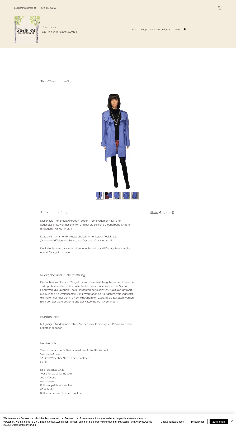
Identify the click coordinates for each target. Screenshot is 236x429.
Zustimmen (219, 421)
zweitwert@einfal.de (25, 7)
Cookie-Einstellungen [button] (172, 421)
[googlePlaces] (185, 29)
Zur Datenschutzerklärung (21, 424)
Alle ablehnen (197, 421)
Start (43, 81)
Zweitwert (50, 27)
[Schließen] (232, 421)
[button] (220, 7)
